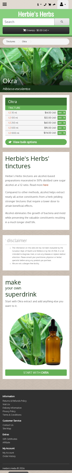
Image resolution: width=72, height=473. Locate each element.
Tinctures (10, 41)
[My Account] (63, 4)
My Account (8, 452)
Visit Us (6, 404)
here (45, 184)
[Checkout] (54, 4)
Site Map (7, 428)
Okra (24, 41)
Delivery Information (12, 408)
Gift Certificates (10, 439)
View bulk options (25, 142)
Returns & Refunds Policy (15, 401)
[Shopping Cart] (49, 4)
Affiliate (6, 442)
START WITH (36, 372)
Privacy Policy (9, 411)
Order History (9, 456)
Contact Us (8, 425)
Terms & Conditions (12, 414)
